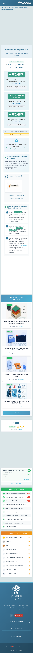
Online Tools (17, 622)
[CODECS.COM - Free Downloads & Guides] (16, 593)
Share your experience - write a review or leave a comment (16, 149)
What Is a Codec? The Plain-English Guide (16, 375)
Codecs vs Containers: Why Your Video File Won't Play (16, 402)
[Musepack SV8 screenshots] (13, 186)
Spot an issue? (17, 135)
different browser (22, 245)
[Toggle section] (29, 622)
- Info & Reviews (17, 131)
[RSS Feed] (11, 615)
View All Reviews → (16, 483)
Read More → (27, 479)
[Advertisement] (16, 27)
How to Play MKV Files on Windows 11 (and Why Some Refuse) (16, 322)
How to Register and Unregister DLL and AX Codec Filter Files (16, 349)
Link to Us (19, 615)
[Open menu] (3, 3)
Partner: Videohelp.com (16, 650)
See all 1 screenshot (16, 197)
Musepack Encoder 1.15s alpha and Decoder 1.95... (13, 471)
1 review (19, 429)
